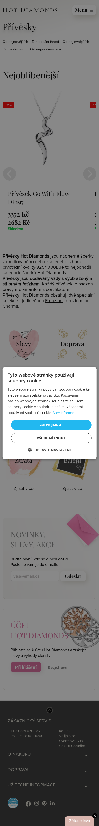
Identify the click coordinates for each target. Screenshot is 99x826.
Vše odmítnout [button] (51, 438)
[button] (49, 450)
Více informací (64, 413)
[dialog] (50, 413)
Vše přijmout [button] (51, 424)
